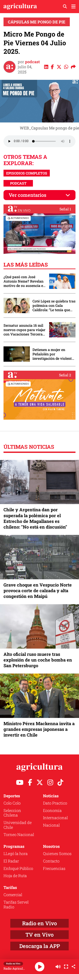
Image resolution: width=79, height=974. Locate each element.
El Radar (11, 861)
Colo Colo (12, 803)
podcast (32, 61)
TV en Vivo (39, 934)
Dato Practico (55, 803)
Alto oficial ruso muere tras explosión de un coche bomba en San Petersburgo (38, 659)
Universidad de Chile (18, 825)
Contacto (51, 861)
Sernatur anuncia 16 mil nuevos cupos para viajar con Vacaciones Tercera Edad (24, 329)
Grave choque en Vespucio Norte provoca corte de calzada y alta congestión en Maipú (38, 590)
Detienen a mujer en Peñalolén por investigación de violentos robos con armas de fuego (53, 354)
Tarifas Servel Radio (16, 904)
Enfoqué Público (18, 868)
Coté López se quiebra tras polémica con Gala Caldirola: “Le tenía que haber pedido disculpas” (53, 305)
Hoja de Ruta (15, 875)
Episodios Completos (26, 173)
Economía (52, 810)
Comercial (13, 894)
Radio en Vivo (39, 923)
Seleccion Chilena (12, 813)
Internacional (55, 817)
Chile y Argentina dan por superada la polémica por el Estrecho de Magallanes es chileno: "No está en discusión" (35, 518)
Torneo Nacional (19, 834)
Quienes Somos (57, 853)
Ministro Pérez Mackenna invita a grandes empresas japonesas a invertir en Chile (39, 729)
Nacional (51, 825)
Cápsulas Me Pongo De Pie (36, 21)
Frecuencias (54, 868)
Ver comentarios (27, 195)
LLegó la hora (16, 853)
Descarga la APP (39, 946)
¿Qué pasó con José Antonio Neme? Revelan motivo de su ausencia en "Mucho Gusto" (24, 281)
